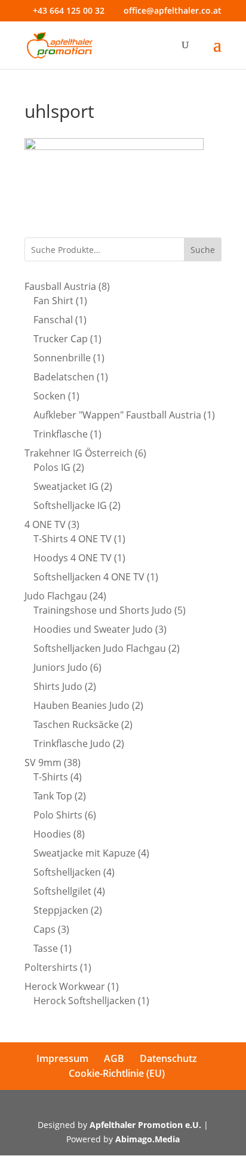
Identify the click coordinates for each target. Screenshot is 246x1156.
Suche (202, 249)
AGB (114, 1058)
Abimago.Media (147, 1139)
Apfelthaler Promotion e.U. (145, 1124)
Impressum (62, 1058)
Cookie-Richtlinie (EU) (117, 1073)
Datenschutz (168, 1058)
